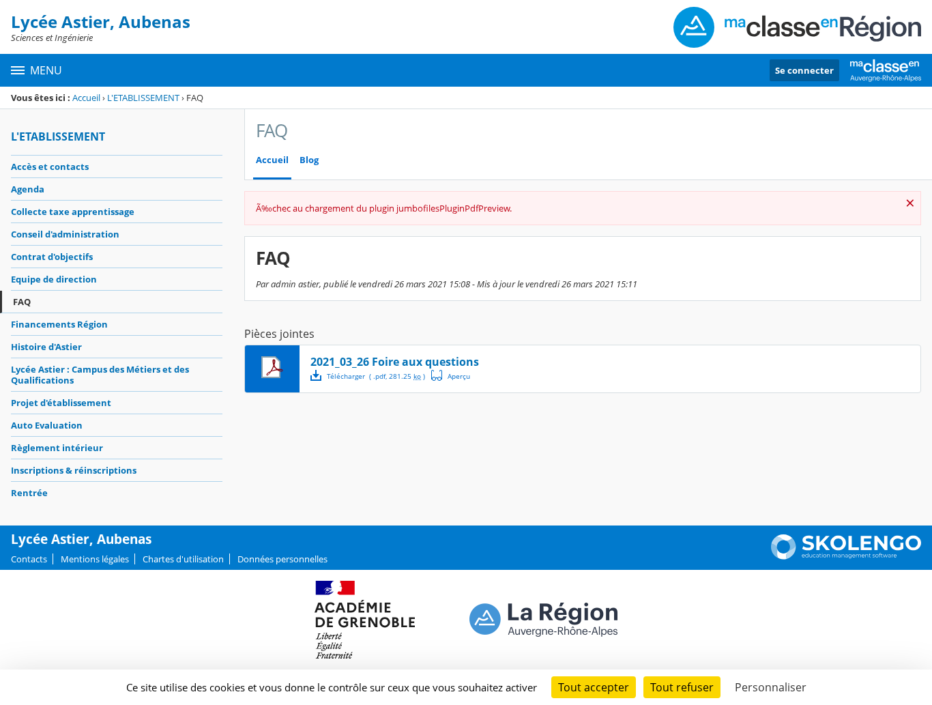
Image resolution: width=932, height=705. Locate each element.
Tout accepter (593, 687)
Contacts (29, 558)
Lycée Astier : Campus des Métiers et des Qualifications (100, 374)
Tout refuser (682, 687)
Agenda (27, 189)
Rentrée (29, 493)
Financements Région (59, 324)
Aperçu (451, 375)
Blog (309, 160)
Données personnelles (282, 558)
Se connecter (804, 70)
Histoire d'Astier (46, 347)
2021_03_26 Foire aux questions (394, 361)
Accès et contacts (50, 166)
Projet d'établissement (61, 403)
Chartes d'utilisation (183, 558)
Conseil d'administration (65, 234)
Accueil (86, 97)
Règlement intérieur (57, 448)
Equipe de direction (54, 279)
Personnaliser (770, 687)
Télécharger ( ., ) (376, 376)
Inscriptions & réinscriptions (73, 470)
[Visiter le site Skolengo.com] (846, 556)
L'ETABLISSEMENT (143, 97)
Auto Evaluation (47, 425)
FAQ (22, 302)
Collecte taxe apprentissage (72, 211)
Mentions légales (95, 558)
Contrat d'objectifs (52, 256)
